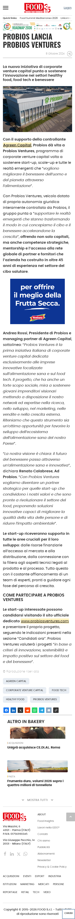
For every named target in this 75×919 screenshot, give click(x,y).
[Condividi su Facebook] (6, 710)
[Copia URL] (56, 710)
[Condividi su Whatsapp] (34, 710)
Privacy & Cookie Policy (52, 867)
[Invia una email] (49, 710)
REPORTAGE (10, 892)
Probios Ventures (45, 699)
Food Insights (46, 821)
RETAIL (25, 892)
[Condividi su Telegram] (41, 710)
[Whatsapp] (25, 854)
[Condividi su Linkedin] (13, 710)
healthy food (15, 699)
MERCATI (43, 884)
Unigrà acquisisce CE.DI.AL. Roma (33, 747)
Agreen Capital (17, 145)
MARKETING (27, 884)
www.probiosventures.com (45, 621)
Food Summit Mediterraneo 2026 (39, 18)
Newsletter (44, 860)
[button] (6, 8)
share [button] (69, 53)
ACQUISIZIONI (15, 743)
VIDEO (47, 892)
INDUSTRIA (54, 876)
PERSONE (58, 884)
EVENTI (27, 876)
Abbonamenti (46, 853)
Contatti (43, 834)
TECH (36, 892)
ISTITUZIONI (9, 884)
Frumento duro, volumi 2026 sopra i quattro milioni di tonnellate (35, 783)
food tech (59, 690)
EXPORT (39, 876)
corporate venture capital (24, 690)
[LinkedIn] (12, 854)
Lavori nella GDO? (48, 827)
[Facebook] (5, 854)
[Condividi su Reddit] (27, 710)
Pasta (11, 777)
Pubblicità (44, 847)
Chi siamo (44, 840)
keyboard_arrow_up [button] (70, 816)
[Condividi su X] (20, 710)
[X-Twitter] (19, 854)
